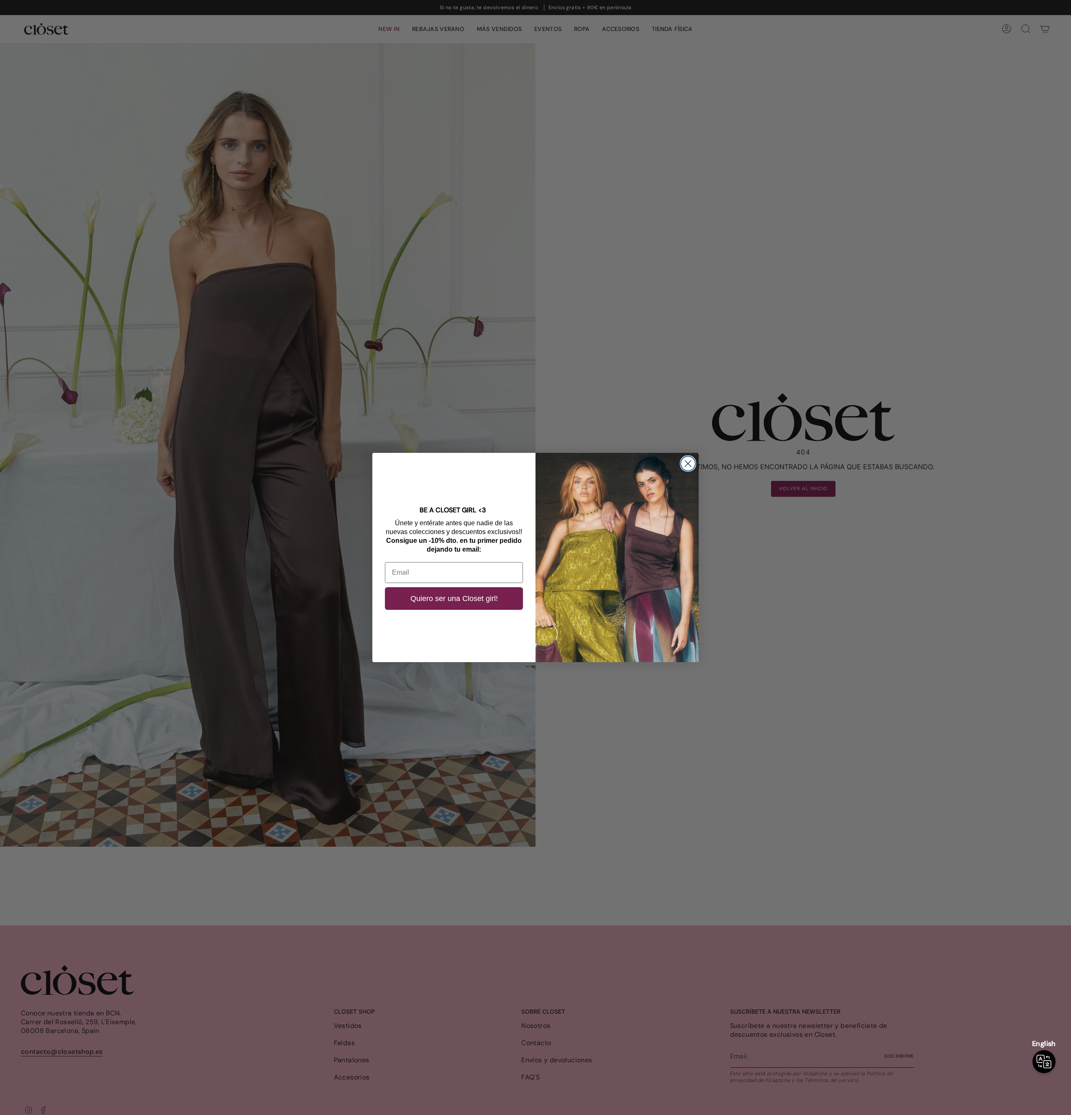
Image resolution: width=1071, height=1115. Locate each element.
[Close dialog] (688, 463)
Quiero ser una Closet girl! (454, 598)
